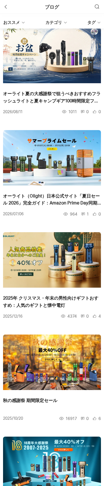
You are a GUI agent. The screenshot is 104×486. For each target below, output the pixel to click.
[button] (52, 22)
